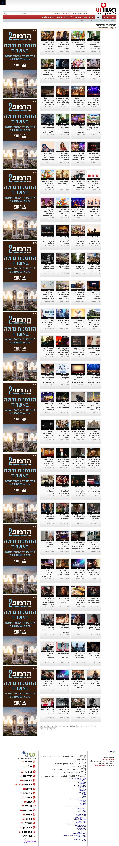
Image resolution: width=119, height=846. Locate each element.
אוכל (85, 17)
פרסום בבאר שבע (81, 822)
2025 (49, 728)
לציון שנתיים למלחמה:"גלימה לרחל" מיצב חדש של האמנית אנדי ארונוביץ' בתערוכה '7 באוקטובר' (47, 382)
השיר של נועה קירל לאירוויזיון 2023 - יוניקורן (94, 628)
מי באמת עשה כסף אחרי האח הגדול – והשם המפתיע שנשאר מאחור (48, 158)
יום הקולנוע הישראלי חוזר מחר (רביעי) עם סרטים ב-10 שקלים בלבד (79, 574)
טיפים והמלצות (48, 17)
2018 (78, 726)
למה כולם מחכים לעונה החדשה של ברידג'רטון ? (63, 183)
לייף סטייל (68, 17)
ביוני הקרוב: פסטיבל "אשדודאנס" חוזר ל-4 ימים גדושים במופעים (47, 574)
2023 (41, 728)
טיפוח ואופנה (82, 792)
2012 (53, 726)
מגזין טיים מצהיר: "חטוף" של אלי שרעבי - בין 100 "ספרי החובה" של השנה (78, 352)
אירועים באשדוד (81, 827)
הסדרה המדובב (79, 653)
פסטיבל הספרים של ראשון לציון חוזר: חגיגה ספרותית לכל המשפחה (48, 46)
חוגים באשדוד (82, 829)
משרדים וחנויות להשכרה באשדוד (76, 824)
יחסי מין (84, 795)
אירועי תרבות (110, 20)
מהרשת (78, 17)
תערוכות (93, 20)
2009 (41, 726)
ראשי (113, 17)
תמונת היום (58, 764)
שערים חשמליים (81, 779)
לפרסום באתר (56, 13)
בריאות (78, 772)
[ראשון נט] (111, 751)
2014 (62, 726)
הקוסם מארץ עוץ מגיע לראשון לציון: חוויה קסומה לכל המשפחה (78, 46)
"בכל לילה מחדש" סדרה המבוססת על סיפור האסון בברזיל (64, 630)
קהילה (91, 17)
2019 (82, 726)
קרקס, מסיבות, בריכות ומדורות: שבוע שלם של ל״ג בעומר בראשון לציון (79, 102)
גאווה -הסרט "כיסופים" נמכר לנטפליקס (48, 489)
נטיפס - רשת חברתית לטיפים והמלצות (75, 806)
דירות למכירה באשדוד (79, 817)
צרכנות (73, 756)
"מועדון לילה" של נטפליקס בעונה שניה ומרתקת (93, 572)
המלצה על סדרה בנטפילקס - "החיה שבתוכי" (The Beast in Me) (94, 352)
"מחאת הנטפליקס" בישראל (50, 656)
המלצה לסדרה (81, 784)
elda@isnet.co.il (99, 765)
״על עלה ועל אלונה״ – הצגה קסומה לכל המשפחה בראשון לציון (47, 213)
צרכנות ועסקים (45, 777)
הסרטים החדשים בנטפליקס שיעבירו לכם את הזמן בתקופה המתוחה (78, 185)
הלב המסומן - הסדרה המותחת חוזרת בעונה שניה (93, 600)
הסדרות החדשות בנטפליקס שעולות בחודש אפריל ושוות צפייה (94, 158)
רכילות (84, 764)
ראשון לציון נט (82, 777)
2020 (86, 726)
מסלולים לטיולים (81, 788)
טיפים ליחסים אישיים (80, 785)
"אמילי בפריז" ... (64, 657)
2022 (94, 726)
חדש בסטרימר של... (63, 602)
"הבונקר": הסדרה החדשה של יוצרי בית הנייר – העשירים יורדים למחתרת (47, 352)
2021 (90, 726)
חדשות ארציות (76, 761)
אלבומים (83, 762)
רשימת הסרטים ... (79, 630)
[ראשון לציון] (102, 15)
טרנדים (84, 772)
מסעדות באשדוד (81, 815)
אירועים (72, 764)
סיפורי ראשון (51, 756)
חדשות (106, 17)
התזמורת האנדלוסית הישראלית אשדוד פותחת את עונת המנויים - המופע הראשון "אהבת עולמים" (93, 382)
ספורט (78, 764)
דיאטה (84, 793)
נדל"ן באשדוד (82, 803)
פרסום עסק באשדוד (80, 820)
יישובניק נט (82, 810)
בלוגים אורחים (55, 769)
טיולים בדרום (82, 789)
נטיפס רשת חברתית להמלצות (77, 778)
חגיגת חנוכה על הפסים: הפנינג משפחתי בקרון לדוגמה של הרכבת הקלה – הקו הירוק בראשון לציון (93, 326)
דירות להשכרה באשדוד (79, 818)
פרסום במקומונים (81, 811)
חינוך (84, 767)
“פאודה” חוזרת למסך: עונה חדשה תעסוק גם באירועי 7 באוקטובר (63, 130)
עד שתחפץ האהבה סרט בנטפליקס (49, 544)
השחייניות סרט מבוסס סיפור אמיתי (94, 683)
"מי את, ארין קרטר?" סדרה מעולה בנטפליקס (63, 572)
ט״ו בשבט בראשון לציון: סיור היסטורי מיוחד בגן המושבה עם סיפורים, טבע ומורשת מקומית (79, 271)
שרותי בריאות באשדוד (79, 825)
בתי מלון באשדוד (81, 809)
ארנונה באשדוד (81, 831)
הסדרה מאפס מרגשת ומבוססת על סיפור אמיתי (48, 683)
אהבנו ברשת (64, 777)
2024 (45, 728)
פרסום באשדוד (81, 836)
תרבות (98, 17)
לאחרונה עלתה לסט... (47, 630)
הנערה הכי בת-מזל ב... (62, 713)
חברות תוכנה (67, 775)
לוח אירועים (84, 20)
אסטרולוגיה (65, 756)
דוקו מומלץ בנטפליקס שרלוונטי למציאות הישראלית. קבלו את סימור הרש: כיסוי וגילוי (94, 298)
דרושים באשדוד (81, 828)
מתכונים (83, 796)
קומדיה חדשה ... (64, 519)
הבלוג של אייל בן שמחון (79, 769)
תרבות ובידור (103, 28)
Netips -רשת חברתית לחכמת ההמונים (75, 781)
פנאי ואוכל (55, 777)
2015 (66, 726)
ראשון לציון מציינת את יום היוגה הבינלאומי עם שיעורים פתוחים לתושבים (63, 46)
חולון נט (84, 840)
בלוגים (59, 17)
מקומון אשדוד (82, 800)
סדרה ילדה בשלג (94, 653)
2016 (70, 726)
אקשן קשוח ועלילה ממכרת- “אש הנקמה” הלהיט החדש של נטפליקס (63, 74)
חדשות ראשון (81, 759)
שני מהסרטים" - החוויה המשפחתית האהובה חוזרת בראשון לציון (48, 408)
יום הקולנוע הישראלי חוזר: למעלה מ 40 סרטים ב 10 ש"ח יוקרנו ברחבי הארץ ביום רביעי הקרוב (63, 493)
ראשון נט (112, 28)
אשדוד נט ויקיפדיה (80, 838)
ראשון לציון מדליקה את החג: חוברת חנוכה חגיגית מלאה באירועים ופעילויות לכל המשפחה (78, 326)
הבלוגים (83, 768)
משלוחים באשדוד (81, 814)
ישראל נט (83, 802)
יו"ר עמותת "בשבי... (79, 407)
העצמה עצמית (81, 786)
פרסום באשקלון (81, 821)
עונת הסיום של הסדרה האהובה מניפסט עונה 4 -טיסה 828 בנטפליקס (79, 685)
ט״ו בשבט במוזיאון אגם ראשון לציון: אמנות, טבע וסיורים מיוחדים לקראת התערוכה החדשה (78, 243)
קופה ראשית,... (49, 713)
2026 (54, 728)
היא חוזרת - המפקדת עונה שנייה (79, 711)
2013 (58, 726)
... (68, 187)
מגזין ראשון (82, 755)
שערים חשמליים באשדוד (79, 834)
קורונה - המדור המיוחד (78, 774)
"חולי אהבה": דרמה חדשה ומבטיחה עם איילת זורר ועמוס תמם (94, 546)
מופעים (101, 20)
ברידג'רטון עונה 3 (78, 515)
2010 (45, 726)
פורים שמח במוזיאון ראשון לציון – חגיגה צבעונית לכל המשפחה (64, 213)
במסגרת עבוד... (64, 324)
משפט (84, 761)
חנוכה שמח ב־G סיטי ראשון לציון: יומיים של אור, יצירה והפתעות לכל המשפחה (63, 296)
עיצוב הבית (83, 790)
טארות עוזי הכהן (65, 769)
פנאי (85, 756)
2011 (49, 726)
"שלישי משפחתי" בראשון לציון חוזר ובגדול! (63, 267)
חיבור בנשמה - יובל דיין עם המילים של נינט (94, 711)
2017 (74, 726)
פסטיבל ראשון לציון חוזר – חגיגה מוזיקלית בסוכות (62, 406)
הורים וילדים (82, 797)
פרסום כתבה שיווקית (80, 839)
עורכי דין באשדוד (81, 832)
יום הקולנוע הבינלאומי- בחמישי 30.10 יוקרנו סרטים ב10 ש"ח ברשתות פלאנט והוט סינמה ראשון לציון (78, 382)
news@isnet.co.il (108, 759)
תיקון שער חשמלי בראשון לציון (77, 799)
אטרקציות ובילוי (68, 772)
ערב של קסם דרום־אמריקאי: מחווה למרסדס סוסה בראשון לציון (48, 269)
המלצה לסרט (82, 782)
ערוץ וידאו (73, 777)
